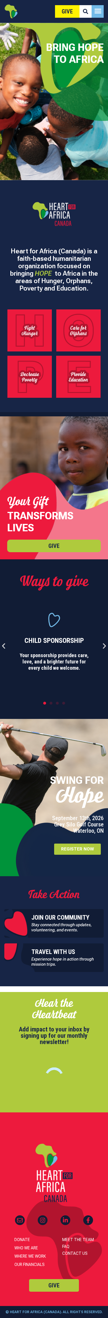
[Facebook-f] (88, 1220)
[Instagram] (43, 1220)
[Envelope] (20, 1220)
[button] (3, 645)
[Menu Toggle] (98, 11)
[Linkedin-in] (65, 1220)
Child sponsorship (54, 641)
